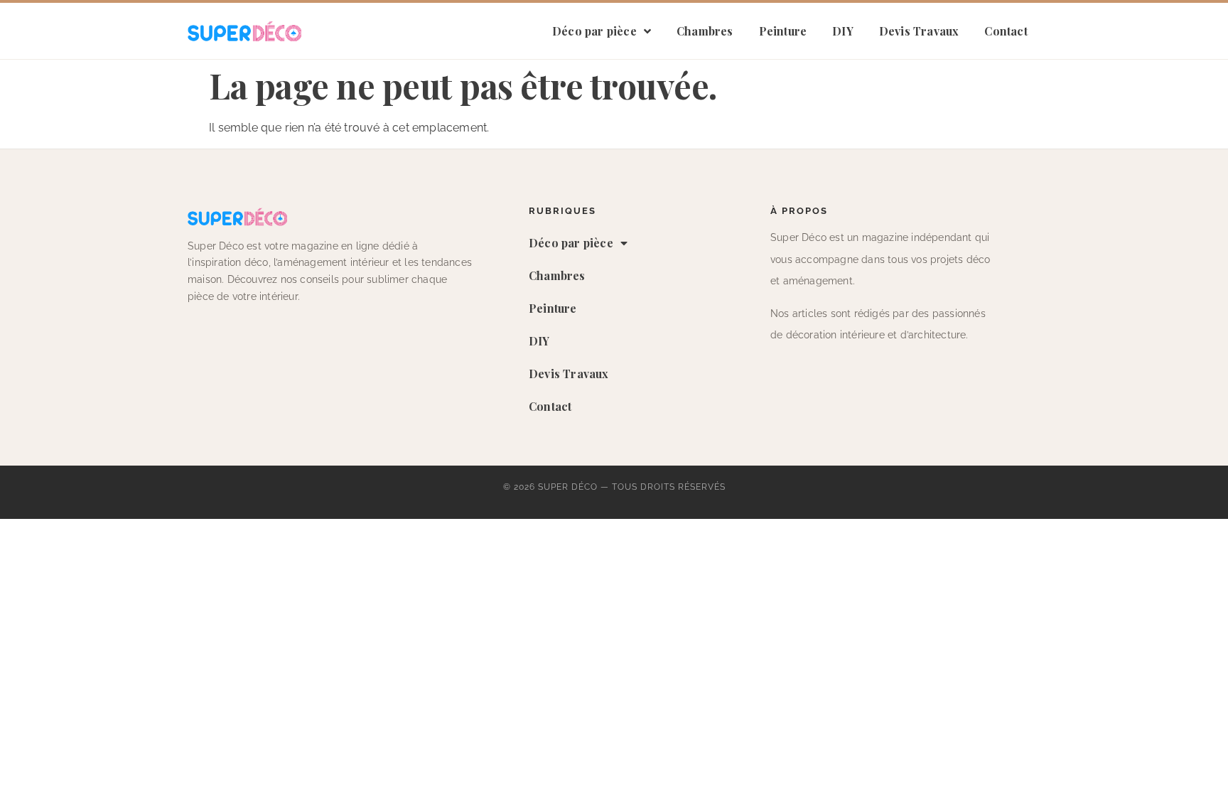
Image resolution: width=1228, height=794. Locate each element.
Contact (1005, 30)
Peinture (783, 30)
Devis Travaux (919, 30)
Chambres (705, 30)
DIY (842, 30)
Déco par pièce (594, 30)
